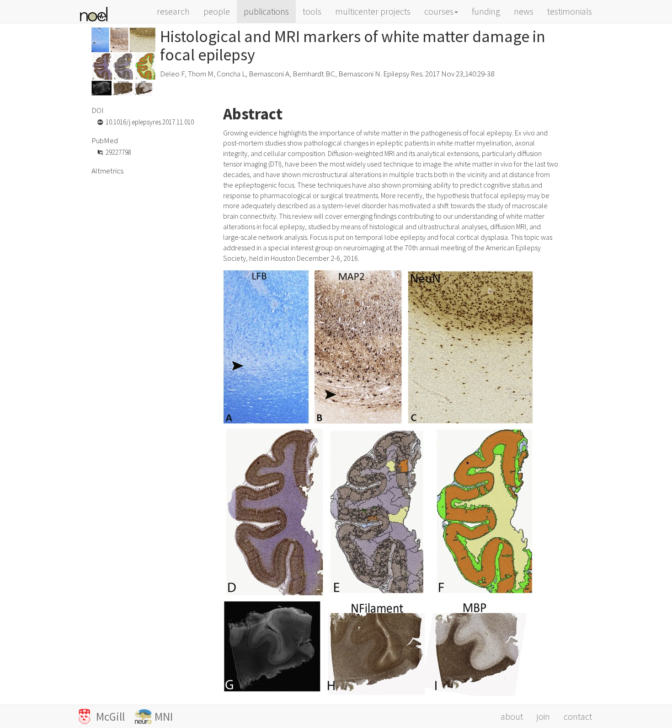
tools (312, 11)
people (216, 11)
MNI (164, 716)
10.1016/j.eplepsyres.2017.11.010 (150, 122)
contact (578, 716)
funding (486, 11)
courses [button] (438, 11)
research (173, 11)
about (512, 716)
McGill (114, 716)
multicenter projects (373, 11)
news (523, 11)
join (543, 716)
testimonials (569, 11)
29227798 (118, 152)
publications (266, 11)
